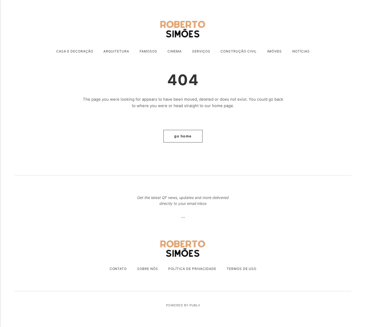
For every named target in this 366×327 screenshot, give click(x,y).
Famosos (148, 51)
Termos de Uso (242, 269)
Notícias (301, 51)
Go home (183, 136)
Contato (118, 269)
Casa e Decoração (74, 51)
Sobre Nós (147, 269)
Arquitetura (116, 51)
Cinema (174, 51)
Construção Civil (239, 51)
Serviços (201, 51)
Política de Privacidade (192, 269)
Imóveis (274, 51)
